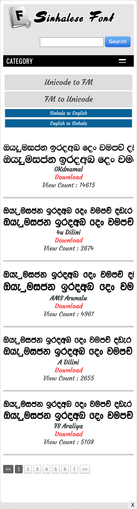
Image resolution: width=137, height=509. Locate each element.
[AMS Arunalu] (68, 292)
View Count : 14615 (68, 177)
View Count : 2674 (69, 240)
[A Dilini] (68, 356)
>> (84, 469)
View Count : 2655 (68, 370)
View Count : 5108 (69, 434)
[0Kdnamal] (68, 163)
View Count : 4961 (69, 306)
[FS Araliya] (68, 420)
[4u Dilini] (68, 226)
